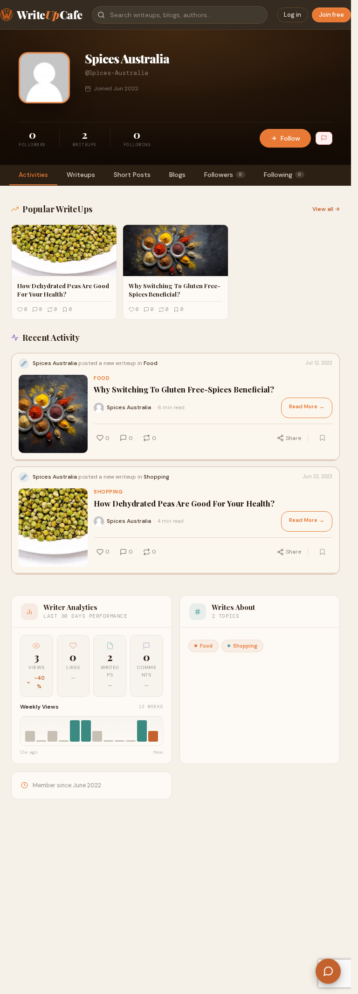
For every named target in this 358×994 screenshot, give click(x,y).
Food (102, 378)
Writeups (81, 174)
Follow (290, 138)
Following (282, 174)
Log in (292, 15)
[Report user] (324, 138)
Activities (33, 174)
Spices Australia (129, 407)
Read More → (306, 406)
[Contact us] (328, 971)
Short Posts (132, 174)
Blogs (177, 174)
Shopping (108, 492)
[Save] (322, 438)
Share (293, 438)
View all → (326, 209)
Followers (223, 174)
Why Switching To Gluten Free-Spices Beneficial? (184, 389)
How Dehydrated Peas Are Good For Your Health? (184, 503)
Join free (331, 15)
